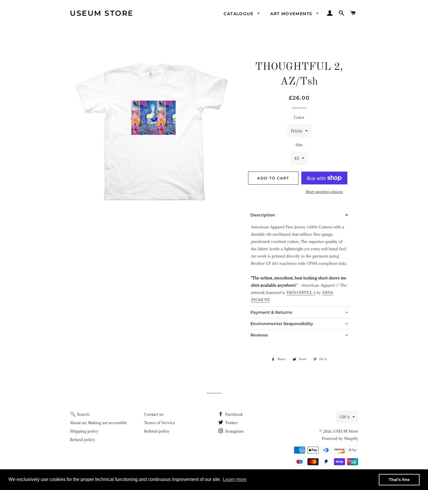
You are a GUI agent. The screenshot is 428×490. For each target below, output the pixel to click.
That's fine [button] (399, 479)
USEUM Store (102, 13)
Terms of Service (159, 422)
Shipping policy (84, 431)
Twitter (231, 422)
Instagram (234, 431)
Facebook (233, 414)
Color (299, 117)
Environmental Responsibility (281, 324)
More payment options (324, 191)
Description (262, 215)
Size (299, 144)
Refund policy (82, 439)
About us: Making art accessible (98, 422)
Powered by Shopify (340, 438)
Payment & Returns (271, 312)
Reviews (259, 335)
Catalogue (239, 13)
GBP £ (344, 417)
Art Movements (292, 13)
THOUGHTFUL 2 (300, 292)
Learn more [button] (235, 479)
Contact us (153, 414)
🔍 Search (79, 414)
